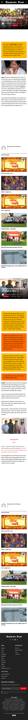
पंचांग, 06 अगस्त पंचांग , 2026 (7, 173)
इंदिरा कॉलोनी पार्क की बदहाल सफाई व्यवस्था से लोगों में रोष (11, 247)
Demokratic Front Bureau (11, 23)
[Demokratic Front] (14, 2)
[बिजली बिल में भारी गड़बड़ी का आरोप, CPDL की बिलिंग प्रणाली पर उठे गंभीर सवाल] (14, 257)
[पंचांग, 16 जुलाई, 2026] (14, 201)
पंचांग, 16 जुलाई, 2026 (5, 210)
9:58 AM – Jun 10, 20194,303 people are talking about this (14, 450)
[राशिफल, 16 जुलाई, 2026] (14, 183)
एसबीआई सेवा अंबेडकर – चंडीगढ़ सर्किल (8, 229)
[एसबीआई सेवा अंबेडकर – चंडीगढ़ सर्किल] (14, 220)
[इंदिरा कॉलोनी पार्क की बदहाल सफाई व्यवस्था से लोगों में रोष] (14, 238)
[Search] (26, 2)
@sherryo (14, 441)
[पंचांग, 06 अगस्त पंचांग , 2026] (14, 164)
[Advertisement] (14, 125)
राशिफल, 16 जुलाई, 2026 (6, 192)
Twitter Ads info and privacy (10, 452)
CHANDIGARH (14, 25)
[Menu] (2, 2)
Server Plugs (21, 713)
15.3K (22, 448)
